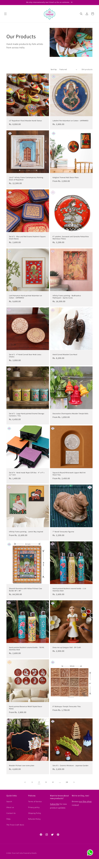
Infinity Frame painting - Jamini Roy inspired (26, 532)
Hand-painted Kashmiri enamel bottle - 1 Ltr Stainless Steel (69, 590)
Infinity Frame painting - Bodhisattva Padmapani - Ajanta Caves (67, 297)
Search (9, 801)
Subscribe (54, 804)
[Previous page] (25, 782)
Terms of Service (35, 801)
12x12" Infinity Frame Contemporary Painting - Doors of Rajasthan (26, 179)
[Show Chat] (90, 852)
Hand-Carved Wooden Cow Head (65, 355)
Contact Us (11, 813)
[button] (5, 14)
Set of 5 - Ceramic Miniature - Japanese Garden (70, 766)
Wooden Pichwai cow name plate (21, 766)
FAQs (8, 819)
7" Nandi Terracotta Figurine (63, 532)
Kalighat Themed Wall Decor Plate (66, 178)
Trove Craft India (17, 853)
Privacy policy (33, 807)
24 (67, 782)
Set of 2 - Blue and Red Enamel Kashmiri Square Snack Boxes (27, 238)
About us (10, 807)
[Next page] (74, 782)
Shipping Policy (34, 813)
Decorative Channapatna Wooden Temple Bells (70, 414)
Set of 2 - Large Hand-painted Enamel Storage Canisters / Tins (26, 415)
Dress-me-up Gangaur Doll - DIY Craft (67, 647)
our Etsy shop (85, 801)
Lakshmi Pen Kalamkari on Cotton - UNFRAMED (70, 121)
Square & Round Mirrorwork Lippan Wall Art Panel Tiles (69, 474)
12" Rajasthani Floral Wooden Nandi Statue (25, 121)
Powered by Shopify (30, 853)
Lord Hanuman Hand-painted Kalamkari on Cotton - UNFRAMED (25, 297)
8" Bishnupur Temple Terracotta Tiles (67, 706)
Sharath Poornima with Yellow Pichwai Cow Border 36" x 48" (25, 590)
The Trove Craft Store (15, 825)
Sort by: (54, 69)
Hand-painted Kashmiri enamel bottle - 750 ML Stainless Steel (26, 648)
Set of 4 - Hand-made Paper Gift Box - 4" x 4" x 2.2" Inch (26, 474)
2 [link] (39, 782)
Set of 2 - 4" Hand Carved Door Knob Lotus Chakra (25, 356)
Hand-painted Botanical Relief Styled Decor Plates (25, 707)
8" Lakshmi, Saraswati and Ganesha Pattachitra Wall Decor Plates (71, 238)
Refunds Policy (34, 819)
